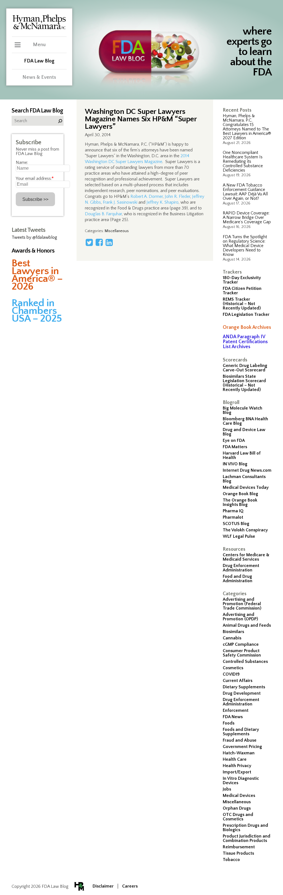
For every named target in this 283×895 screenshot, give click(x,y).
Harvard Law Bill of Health (242, 455)
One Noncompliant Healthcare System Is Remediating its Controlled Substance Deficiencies (243, 161)
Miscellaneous (237, 801)
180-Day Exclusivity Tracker (242, 280)
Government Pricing (242, 746)
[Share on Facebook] (99, 242)
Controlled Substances (245, 661)
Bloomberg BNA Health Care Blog (245, 421)
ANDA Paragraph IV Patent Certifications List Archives (245, 342)
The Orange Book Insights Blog (240, 502)
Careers (130, 886)
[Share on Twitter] (89, 242)
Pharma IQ (233, 510)
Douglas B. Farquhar (103, 213)
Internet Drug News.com (247, 470)
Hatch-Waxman (239, 752)
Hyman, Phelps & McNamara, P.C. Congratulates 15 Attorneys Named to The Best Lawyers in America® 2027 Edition (247, 126)
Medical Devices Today (246, 487)
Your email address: (35, 178)
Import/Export (237, 772)
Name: (22, 162)
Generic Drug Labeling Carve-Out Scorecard (245, 367)
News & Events (39, 77)
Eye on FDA (234, 440)
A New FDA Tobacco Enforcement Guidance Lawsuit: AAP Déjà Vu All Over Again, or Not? (245, 192)
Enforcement (235, 710)
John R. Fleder (177, 196)
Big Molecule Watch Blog (242, 410)
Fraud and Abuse (239, 740)
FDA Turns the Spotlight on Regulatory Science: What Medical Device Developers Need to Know (245, 245)
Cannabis (232, 638)
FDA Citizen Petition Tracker (242, 290)
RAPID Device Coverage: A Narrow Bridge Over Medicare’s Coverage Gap (247, 217)
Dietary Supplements (244, 686)
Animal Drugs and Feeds (247, 625)
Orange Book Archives (247, 327)
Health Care (235, 759)
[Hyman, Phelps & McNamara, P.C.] (39, 28)
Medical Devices (239, 795)
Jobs (227, 789)
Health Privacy (237, 765)
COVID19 (231, 674)
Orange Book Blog (240, 493)
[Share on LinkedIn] (109, 242)
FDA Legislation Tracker (246, 314)
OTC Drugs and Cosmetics (238, 816)
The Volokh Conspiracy (245, 529)
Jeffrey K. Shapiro (162, 202)
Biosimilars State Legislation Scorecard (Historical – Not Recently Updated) (244, 383)
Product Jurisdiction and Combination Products (246, 838)
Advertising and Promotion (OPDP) (240, 616)
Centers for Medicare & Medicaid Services (246, 557)
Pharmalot (233, 517)
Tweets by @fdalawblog (34, 237)
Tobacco (231, 859)
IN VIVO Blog (235, 463)
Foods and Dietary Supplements (241, 731)
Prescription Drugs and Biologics (245, 827)
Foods (228, 723)
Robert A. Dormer (146, 196)
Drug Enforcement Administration (241, 568)
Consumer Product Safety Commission (242, 653)
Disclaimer (103, 886)
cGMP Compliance (241, 644)
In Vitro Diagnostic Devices (241, 780)
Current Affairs (237, 680)
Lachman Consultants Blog (244, 479)
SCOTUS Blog (236, 523)
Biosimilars (233, 631)
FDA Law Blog (39, 61)
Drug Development (242, 693)
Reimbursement (239, 846)
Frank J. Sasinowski (120, 202)
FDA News (233, 716)
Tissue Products (238, 853)
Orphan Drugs (237, 808)
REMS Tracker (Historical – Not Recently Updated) (242, 304)
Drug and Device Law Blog (244, 432)
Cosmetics (233, 667)
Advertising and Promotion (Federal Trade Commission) (242, 604)
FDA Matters (235, 446)
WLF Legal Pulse (239, 536)
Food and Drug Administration (237, 578)
